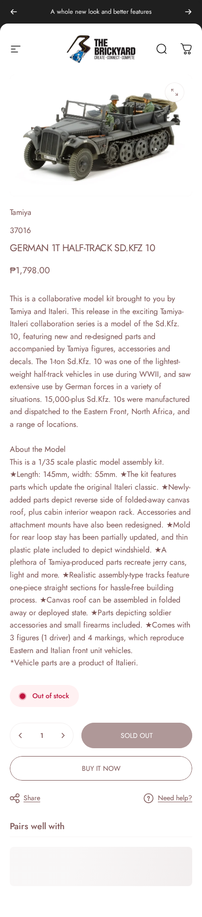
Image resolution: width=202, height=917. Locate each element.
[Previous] (14, 12)
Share (32, 798)
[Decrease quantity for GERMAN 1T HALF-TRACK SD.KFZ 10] (20, 735)
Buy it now (101, 768)
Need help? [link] (175, 798)
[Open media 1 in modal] (174, 92)
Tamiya (20, 212)
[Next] (188, 12)
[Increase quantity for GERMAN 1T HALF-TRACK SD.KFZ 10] (62, 735)
